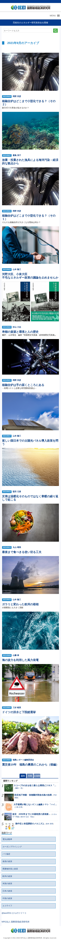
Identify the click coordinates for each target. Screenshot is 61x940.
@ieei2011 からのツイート (14, 913)
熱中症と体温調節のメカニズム (29, 823)
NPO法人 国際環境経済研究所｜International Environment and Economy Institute (30, 8)
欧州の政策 (7, 876)
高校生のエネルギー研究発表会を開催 (30, 22)
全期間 (37, 776)
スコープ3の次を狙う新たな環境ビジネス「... (35, 785)
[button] (53, 15)
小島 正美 (18, 807)
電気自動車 (7, 839)
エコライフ (7, 906)
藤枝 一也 (18, 788)
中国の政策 (7, 898)
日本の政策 (7, 891)
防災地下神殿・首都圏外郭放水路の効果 (33, 795)
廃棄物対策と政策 (10, 869)
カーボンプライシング (12, 847)
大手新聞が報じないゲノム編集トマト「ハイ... (35, 804)
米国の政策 (7, 884)
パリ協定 (6, 854)
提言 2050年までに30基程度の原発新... (31, 814)
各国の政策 (7, 861)
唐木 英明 (49, 824)
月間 (30, 776)
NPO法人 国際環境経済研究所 (15, 922)
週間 (23, 776)
